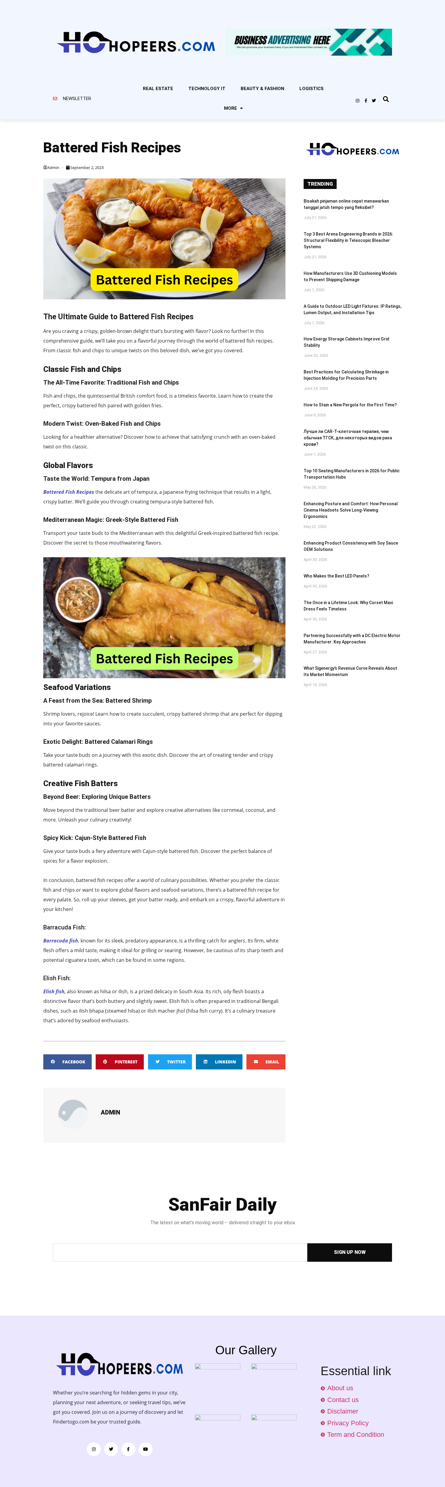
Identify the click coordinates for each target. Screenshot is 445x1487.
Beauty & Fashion (262, 88)
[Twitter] (374, 101)
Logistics (311, 88)
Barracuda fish (60, 940)
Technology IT (207, 88)
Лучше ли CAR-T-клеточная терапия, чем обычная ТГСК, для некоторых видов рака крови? (348, 438)
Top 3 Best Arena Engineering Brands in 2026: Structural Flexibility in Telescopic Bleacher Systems (348, 240)
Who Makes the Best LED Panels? (336, 576)
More (230, 108)
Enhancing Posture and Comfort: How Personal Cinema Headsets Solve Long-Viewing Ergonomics (351, 510)
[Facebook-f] (366, 101)
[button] (386, 99)
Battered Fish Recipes (69, 492)
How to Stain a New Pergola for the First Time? (350, 404)
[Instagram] (357, 101)
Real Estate (158, 88)
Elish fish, (54, 991)
